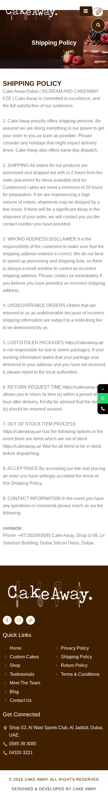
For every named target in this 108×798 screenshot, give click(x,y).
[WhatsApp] (102, 398)
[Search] (98, 25)
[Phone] (102, 409)
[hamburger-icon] (86, 11)
